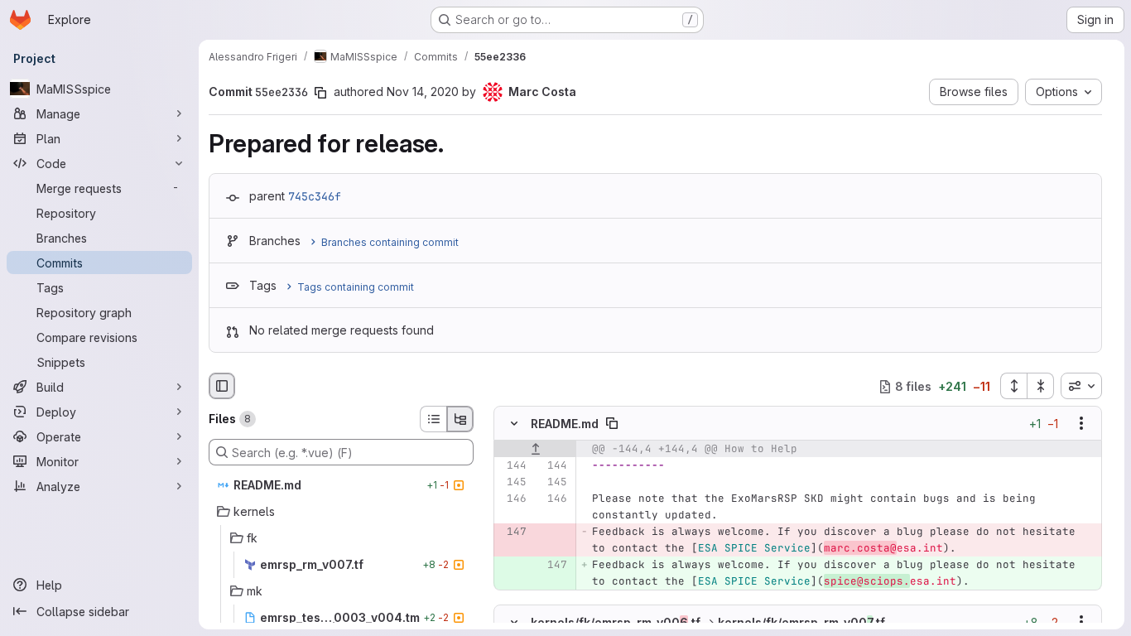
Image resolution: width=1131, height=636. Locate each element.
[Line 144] (512, 466)
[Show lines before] (535, 449)
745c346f (314, 196)
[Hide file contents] (514, 424)
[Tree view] (460, 419)
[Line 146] (512, 499)
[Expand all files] (1013, 386)
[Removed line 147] (512, 532)
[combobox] (1081, 386)
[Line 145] (512, 483)
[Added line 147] (553, 565)
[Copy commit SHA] (320, 93)
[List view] (433, 419)
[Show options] (1081, 424)
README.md (565, 424)
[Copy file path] (612, 424)
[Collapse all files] (1041, 386)
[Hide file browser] (222, 386)
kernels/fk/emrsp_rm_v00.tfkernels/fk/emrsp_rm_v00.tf (708, 621)
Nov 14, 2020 (423, 91)
